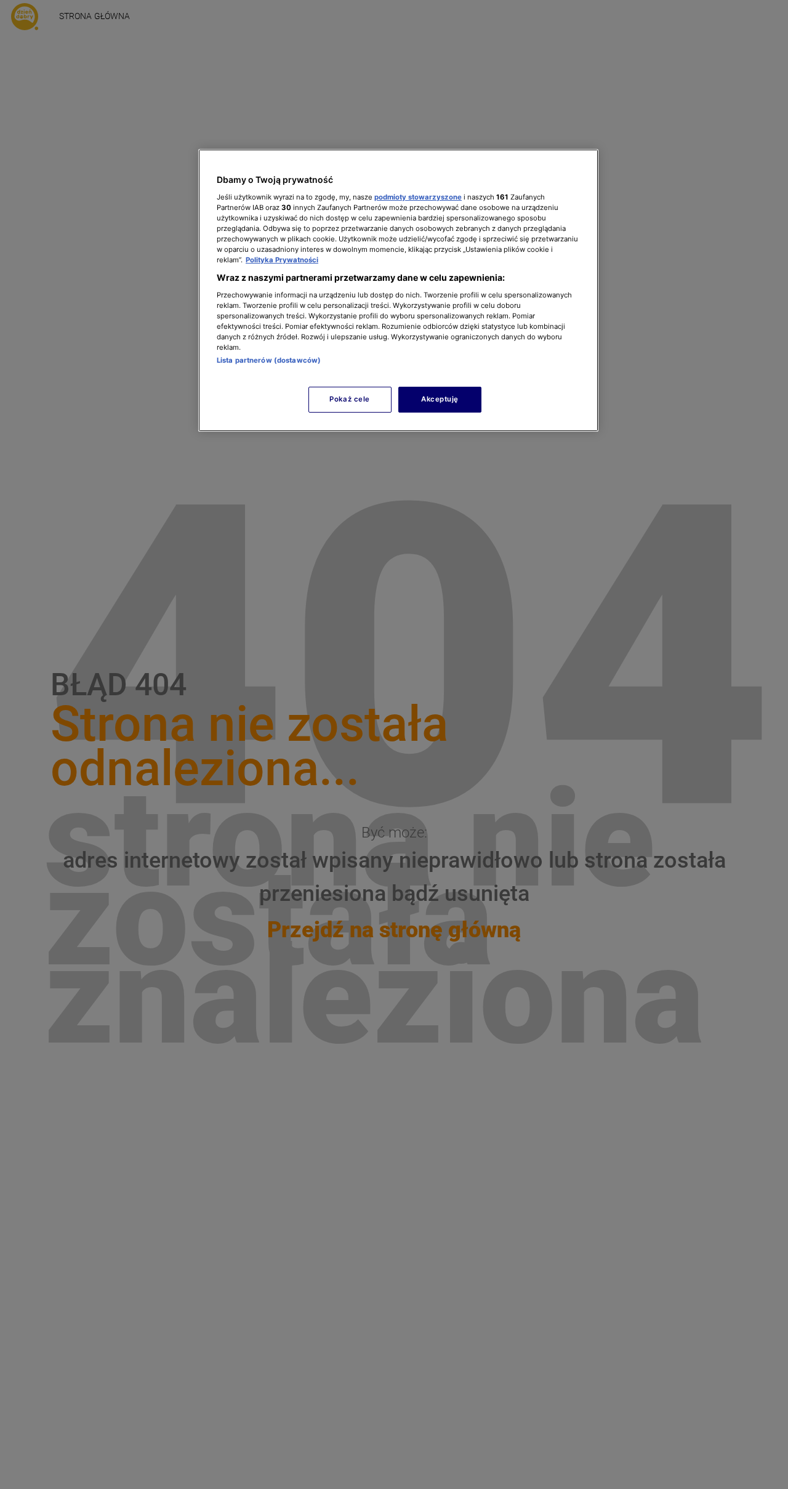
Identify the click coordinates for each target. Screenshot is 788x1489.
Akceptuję (440, 399)
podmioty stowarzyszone (418, 196)
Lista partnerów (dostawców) (269, 360)
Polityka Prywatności (282, 260)
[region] (398, 290)
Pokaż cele (349, 399)
